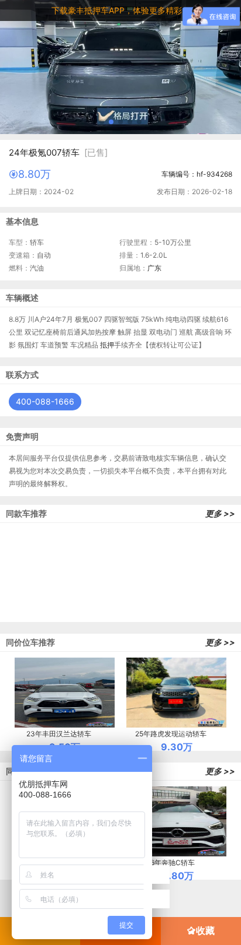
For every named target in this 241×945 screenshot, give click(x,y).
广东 (154, 268)
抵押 (107, 344)
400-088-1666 (45, 401)
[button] (101, 122)
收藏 (205, 930)
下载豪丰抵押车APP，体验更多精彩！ (120, 10)
